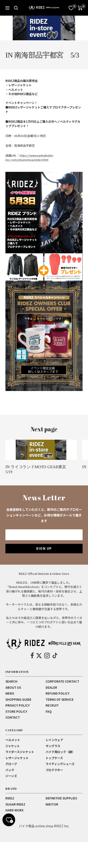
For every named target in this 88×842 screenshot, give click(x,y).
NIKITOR (52, 804)
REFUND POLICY (57, 693)
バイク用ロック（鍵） (60, 752)
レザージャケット (17, 758)
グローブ (11, 764)
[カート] (80, 8)
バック (9, 770)
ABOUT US (13, 687)
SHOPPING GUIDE (18, 699)
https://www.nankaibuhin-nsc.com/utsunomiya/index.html (29, 157)
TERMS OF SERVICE (60, 699)
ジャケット (12, 746)
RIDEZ (9, 798)
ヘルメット (12, 740)
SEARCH (11, 681)
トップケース (54, 758)
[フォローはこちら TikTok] (55, 655)
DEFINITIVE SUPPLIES (61, 798)
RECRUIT (52, 705)
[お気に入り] (71, 8)
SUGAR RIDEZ (15, 804)
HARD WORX (14, 810)
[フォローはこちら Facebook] (32, 655)
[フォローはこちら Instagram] (47, 655)
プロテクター (54, 770)
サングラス (53, 746)
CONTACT (12, 717)
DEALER (51, 687)
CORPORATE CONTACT (62, 681)
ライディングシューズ (60, 764)
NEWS (9, 693)
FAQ (49, 711)
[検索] (16, 8)
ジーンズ (11, 776)
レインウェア (54, 740)
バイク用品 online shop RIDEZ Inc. (44, 826)
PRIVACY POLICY (17, 705)
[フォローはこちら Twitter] (39, 655)
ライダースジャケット (19, 752)
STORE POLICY (16, 711)
